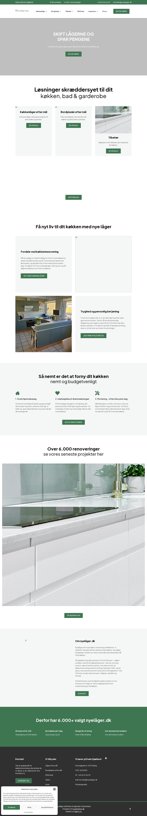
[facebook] (130, 808)
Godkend (11, 807)
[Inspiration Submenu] (98, 11)
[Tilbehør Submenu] (73, 11)
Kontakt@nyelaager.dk (122, 2)
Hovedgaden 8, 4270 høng (86, 765)
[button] (54, 789)
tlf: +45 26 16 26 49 (82, 775)
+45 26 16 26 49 (103, 2)
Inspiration (92, 11)
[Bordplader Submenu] (61, 11)
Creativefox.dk (78, 809)
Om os (104, 11)
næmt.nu (78, 811)
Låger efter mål (51, 765)
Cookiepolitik (28, 812)
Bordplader (55, 11)
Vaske (47, 780)
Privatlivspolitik (81, 784)
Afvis (29, 807)
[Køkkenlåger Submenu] (47, 11)
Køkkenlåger (40, 11)
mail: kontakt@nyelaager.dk (86, 780)
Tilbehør (68, 11)
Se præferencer (47, 807)
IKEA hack (80, 11)
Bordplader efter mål (53, 770)
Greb (47, 784)
